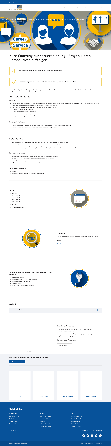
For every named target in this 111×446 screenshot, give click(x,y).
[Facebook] (100, 436)
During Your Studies (21, 20)
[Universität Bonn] (15, 7)
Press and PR (12, 423)
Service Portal (99, 430)
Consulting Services (80, 20)
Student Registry (44, 418)
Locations (11, 418)
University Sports (44, 424)
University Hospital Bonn (77, 418)
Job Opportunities (75, 421)
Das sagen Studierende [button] (19, 310)
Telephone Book (13, 421)
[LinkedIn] (96, 436)
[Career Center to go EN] (67, 386)
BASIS (91, 430)
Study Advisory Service (45, 416)
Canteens (42, 421)
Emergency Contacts (76, 426)
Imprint (81, 443)
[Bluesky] (88, 436)
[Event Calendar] (43, 386)
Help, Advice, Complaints (77, 424)
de (10, 2)
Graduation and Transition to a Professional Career (45, 20)
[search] (101, 8)
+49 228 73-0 (13, 430)
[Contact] (20, 386)
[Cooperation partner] (91, 386)
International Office (14, 416)
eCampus (84, 430)
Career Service (68, 20)
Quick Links (15, 408)
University (63, 7)
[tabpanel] (55, 30)
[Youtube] (92, 436)
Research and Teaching (82, 7)
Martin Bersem (60, 243)
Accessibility (98, 443)
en (13, 2)
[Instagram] (83, 436)
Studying (71, 7)
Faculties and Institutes (45, 426)
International (94, 7)
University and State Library (77, 416)
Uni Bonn (4, 20)
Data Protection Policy (89, 443)
